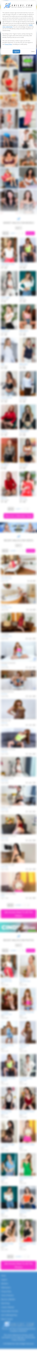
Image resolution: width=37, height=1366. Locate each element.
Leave (33, 51)
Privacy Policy (8, 44)
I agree (16, 51)
